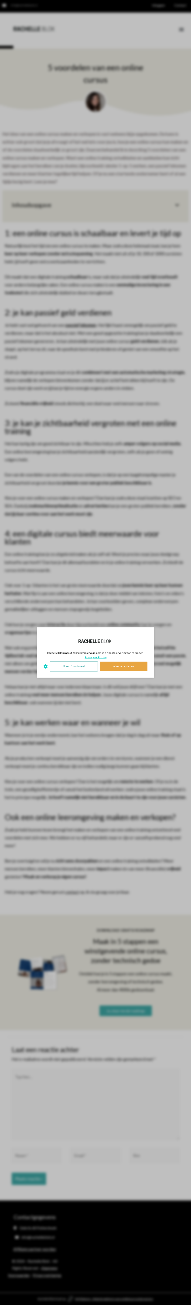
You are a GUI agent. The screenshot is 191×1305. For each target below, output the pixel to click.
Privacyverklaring (95, 657)
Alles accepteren (123, 666)
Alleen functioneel (73, 666)
